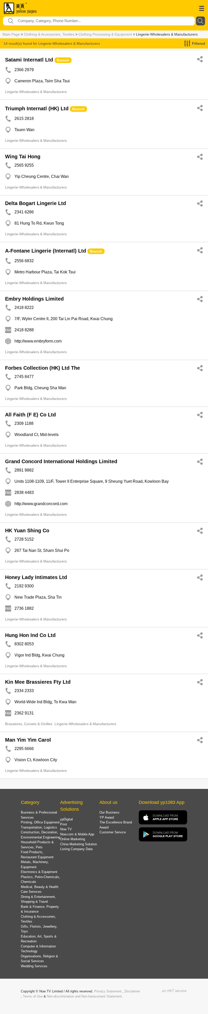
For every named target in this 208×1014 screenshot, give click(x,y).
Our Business (109, 812)
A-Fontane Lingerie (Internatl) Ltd (45, 251)
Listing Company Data (76, 849)
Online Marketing (72, 839)
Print (63, 824)
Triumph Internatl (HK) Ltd (36, 108)
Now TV (66, 829)
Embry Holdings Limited (34, 299)
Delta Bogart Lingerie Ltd (35, 203)
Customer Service (112, 832)
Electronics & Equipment (39, 872)
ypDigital (66, 819)
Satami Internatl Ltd (29, 60)
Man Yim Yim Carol (28, 740)
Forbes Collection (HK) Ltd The (42, 368)
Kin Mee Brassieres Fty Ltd (38, 682)
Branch (63, 60)
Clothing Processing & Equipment (105, 34)
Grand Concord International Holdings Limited (61, 461)
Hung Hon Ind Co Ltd (30, 635)
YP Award (106, 817)
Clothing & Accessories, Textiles (49, 34)
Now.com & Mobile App (77, 834)
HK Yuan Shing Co (27, 530)
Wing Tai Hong (22, 156)
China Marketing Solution (78, 844)
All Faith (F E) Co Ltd (30, 414)
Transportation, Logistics (39, 827)
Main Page (11, 34)
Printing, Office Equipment (40, 822)
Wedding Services (34, 966)
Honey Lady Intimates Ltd (36, 577)
